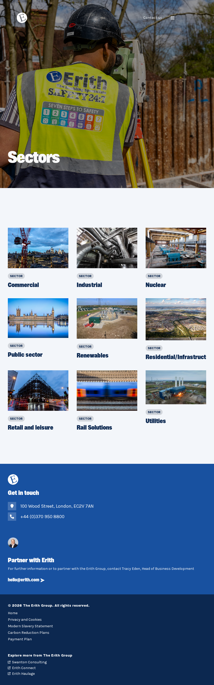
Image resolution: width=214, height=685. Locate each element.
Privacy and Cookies (25, 619)
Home (12, 613)
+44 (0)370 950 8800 (42, 516)
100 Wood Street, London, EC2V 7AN (57, 506)
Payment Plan (20, 639)
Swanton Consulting (29, 662)
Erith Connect (24, 668)
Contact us (152, 17)
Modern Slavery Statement (30, 626)
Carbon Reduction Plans (28, 632)
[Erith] (23, 18)
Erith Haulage (23, 673)
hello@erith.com (23, 580)
